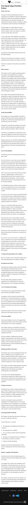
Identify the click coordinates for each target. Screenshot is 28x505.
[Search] (26, 2)
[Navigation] (1, 1)
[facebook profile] (13, 495)
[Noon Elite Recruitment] (14, 1)
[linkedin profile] (18, 495)
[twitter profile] (10, 495)
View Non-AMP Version (19, 502)
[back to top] (25, 502)
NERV (25, 490)
